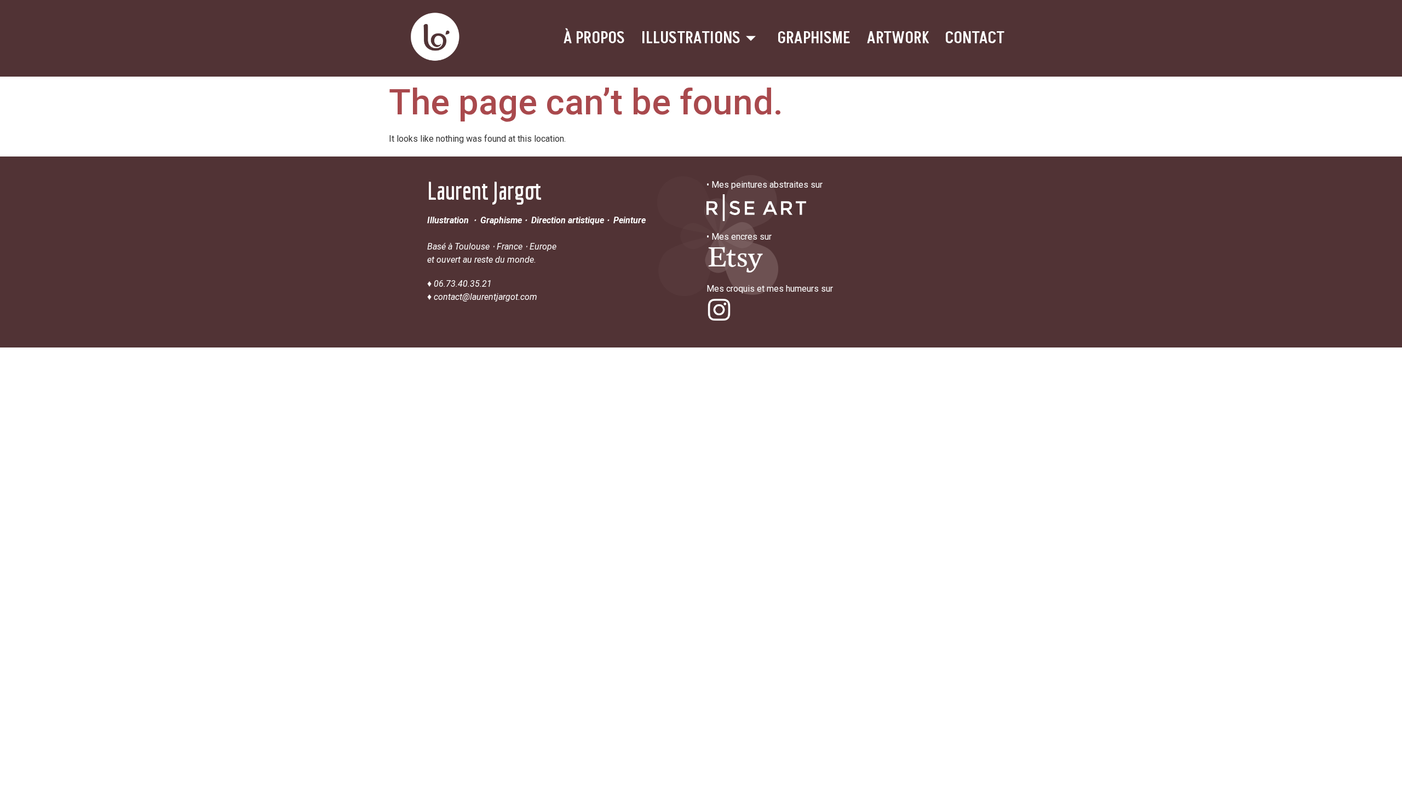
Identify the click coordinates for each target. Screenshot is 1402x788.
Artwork (898, 38)
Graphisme (814, 38)
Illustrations (690, 38)
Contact (974, 38)
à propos (594, 38)
